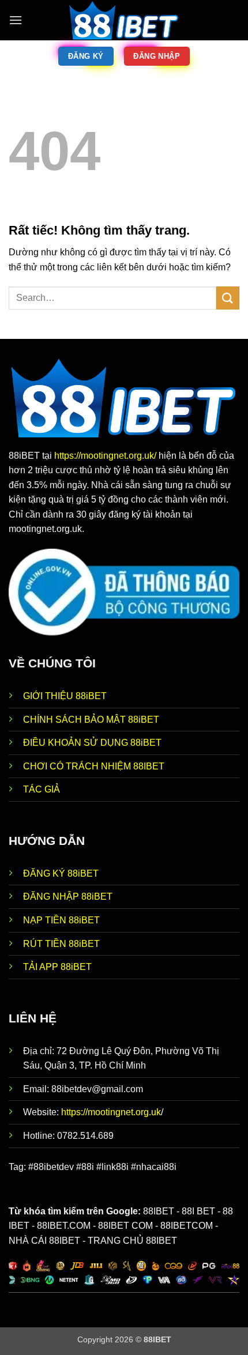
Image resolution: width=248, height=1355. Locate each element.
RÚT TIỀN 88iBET (61, 944)
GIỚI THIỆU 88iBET (65, 696)
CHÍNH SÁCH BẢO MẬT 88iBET (91, 719)
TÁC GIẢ (41, 789)
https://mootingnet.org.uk (111, 1112)
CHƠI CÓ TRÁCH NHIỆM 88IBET (93, 766)
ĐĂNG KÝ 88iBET (61, 873)
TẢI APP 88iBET (57, 967)
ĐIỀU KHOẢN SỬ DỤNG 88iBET (92, 743)
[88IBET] (124, 20)
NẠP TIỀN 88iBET (61, 920)
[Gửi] (227, 297)
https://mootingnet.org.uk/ (106, 456)
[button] (15, 20)
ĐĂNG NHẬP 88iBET (67, 896)
